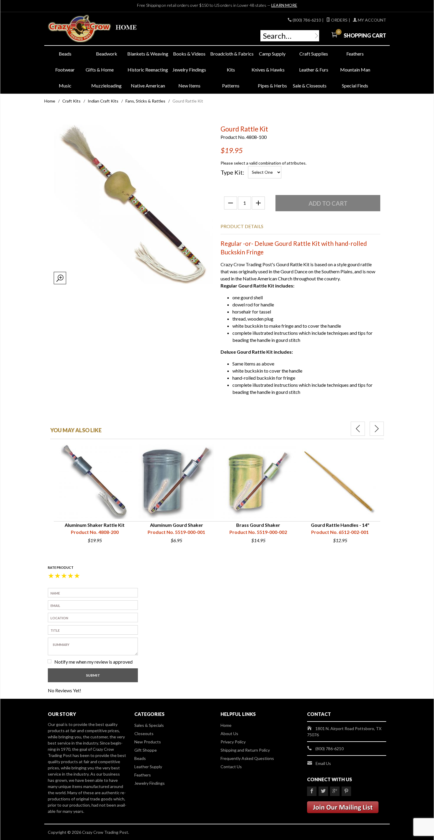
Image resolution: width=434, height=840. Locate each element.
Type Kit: (232, 172)
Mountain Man (355, 69)
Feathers (355, 53)
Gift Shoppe (145, 750)
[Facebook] (311, 791)
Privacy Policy (233, 741)
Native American (148, 85)
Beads (65, 53)
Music (65, 85)
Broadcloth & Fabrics (231, 53)
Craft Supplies (313, 53)
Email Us (323, 763)
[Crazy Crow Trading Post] (101, 29)
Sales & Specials (149, 725)
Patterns (230, 85)
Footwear (65, 69)
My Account (371, 19)
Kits (231, 69)
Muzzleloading (106, 85)
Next (377, 429)
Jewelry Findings (189, 69)
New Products (147, 741)
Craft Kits (71, 100)
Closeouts (144, 733)
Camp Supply (272, 53)
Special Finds (355, 85)
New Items (189, 85)
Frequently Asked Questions (247, 758)
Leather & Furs (313, 69)
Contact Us (231, 766)
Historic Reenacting (148, 69)
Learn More (284, 5)
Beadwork (106, 53)
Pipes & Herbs (272, 85)
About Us (229, 733)
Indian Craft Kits (103, 100)
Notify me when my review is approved (93, 661)
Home (49, 100)
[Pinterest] (346, 791)
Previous (358, 429)
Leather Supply (148, 766)
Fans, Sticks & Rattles (145, 100)
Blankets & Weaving (147, 53)
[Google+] (335, 791)
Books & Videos (189, 53)
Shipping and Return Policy (245, 750)
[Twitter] (323, 791)
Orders (338, 19)
